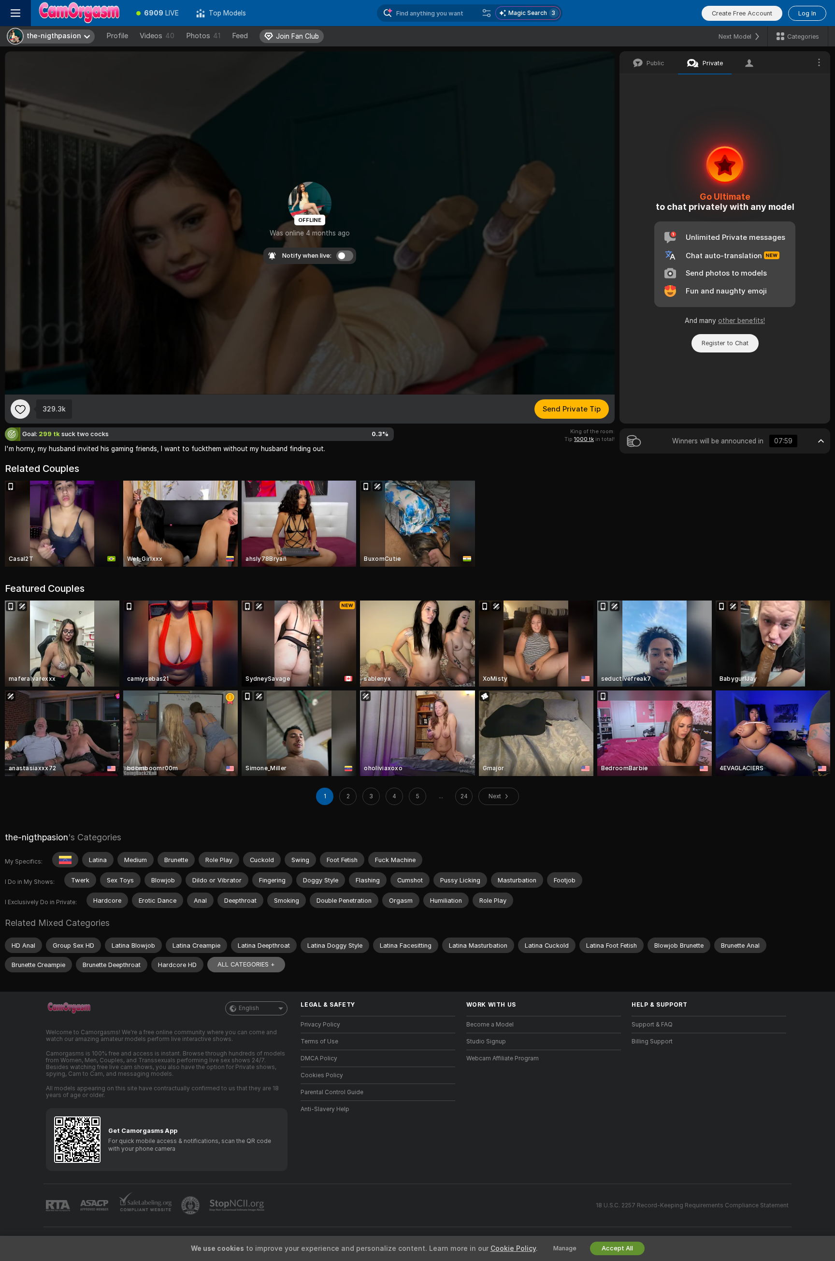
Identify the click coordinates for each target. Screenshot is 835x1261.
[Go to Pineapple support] (191, 1205)
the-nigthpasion (36, 837)
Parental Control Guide (332, 1092)
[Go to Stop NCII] (237, 1205)
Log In (807, 13)
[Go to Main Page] (79, 13)
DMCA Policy (319, 1058)
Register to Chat (725, 343)
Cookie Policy (513, 1248)
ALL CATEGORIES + (246, 964)
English (249, 1008)
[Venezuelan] (65, 859)
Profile (117, 35)
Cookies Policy (322, 1075)
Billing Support (652, 1041)
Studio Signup (486, 1041)
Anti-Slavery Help (325, 1109)
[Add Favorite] (20, 409)
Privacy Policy (320, 1024)
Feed (240, 35)
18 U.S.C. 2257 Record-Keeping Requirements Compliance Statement (692, 1205)
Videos (157, 35)
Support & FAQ (652, 1024)
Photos (203, 35)
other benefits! (741, 320)
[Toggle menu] (15, 13)
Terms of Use (319, 1041)
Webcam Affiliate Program (502, 1058)
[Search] (486, 13)
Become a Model (490, 1024)
